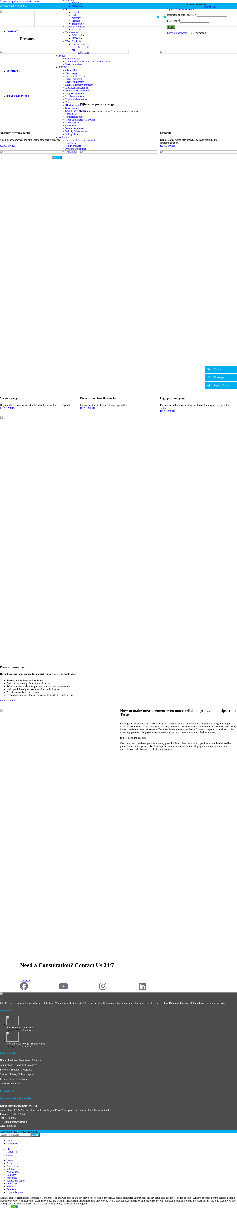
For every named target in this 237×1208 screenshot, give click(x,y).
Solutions (36, 1060)
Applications (6, 1065)
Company (20, 1065)
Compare (11, 1189)
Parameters (24, 1060)
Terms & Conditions (10, 1083)
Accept (14, 1206)
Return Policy (7, 1079)
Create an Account (184, 9)
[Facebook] (24, 986)
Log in (171, 27)
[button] (221, 369)
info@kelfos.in (19, 1121)
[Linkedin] (142, 986)
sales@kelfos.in (8, 1125)
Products (12, 1060)
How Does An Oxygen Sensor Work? (25, 1043)
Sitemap (4, 1074)
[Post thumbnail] (12, 1024)
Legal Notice (22, 1079)
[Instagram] (103, 986)
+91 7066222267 (17, 1114)
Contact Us (26, 1069)
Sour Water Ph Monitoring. (20, 1027)
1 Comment (26, 1030)
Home (3, 1060)
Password (173, 20)
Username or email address (181, 14)
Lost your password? (177, 33)
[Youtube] (63, 986)
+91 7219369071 (9, 1118)
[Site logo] (17, 26)
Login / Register (14, 1192)
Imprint (30, 1074)
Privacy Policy (17, 1074)
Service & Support (9, 1069)
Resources (31, 1065)
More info (5, 1206)
